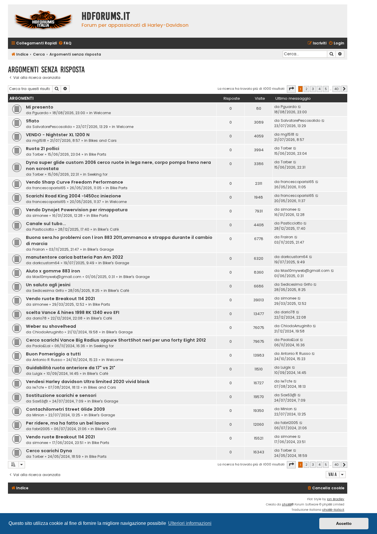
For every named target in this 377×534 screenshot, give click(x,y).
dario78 (39, 318)
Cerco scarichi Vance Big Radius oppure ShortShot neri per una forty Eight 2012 (116, 340)
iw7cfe (38, 387)
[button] (291, 88)
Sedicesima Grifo (48, 290)
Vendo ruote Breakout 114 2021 (60, 299)
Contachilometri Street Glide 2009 (65, 409)
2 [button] (306, 88)
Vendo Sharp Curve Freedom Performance (74, 182)
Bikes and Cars (103, 140)
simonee (40, 215)
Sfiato (32, 121)
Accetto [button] (344, 523)
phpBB (287, 504)
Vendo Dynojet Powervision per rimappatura (77, 210)
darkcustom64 (45, 262)
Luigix (37, 373)
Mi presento (39, 107)
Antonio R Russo (47, 359)
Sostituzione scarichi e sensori (61, 395)
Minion (38, 414)
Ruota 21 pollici (42, 149)
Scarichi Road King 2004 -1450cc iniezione (73, 196)
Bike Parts (97, 154)
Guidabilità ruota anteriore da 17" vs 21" (70, 368)
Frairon (38, 249)
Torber (38, 154)
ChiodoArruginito (47, 332)
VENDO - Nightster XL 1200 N (58, 135)
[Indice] (43, 21)
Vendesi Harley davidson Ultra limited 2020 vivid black (88, 382)
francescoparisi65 (49, 187)
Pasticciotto (43, 229)
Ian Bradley (335, 499)
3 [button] (313, 88)
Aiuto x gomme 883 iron (53, 271)
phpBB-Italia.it (333, 510)
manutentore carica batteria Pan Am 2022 (74, 257)
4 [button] (319, 88)
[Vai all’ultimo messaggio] (300, 106)
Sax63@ (40, 401)
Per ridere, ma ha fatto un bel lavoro (67, 423)
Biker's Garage (100, 249)
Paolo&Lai (41, 345)
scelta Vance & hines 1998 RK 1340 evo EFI (72, 312)
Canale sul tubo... (46, 224)
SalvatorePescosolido (52, 126)
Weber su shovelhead (51, 326)
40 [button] (336, 88)
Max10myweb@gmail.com (56, 276)
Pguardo (40, 112)
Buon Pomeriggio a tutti (53, 354)
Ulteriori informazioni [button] (189, 523)
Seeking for (97, 174)
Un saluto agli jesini (48, 285)
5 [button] (326, 88)
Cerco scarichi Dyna (49, 451)
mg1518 (39, 140)
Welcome (102, 112)
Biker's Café (108, 229)
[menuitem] (64, 43)
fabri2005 (41, 428)
